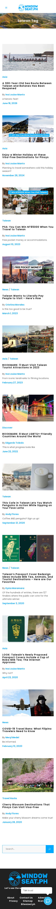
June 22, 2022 (10, 451)
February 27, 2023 (12, 382)
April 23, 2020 (10, 677)
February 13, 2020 (12, 746)
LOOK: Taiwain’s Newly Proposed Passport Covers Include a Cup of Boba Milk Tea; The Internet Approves (25, 658)
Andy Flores (12, 514)
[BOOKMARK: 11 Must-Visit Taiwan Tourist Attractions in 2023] (28, 351)
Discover (7, 427)
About (10, 897)
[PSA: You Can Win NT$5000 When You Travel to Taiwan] (28, 213)
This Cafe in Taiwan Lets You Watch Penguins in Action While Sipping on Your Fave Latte (27, 505)
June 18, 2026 (9, 103)
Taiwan (6, 220)
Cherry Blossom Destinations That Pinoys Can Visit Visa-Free (26, 806)
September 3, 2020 (13, 603)
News (5, 289)
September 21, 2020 (13, 522)
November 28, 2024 (13, 175)
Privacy (13, 900)
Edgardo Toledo (14, 442)
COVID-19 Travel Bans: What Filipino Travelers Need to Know (27, 730)
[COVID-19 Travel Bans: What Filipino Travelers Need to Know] (28, 715)
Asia (4, 76)
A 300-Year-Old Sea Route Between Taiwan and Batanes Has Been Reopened (27, 86)
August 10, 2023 (11, 244)
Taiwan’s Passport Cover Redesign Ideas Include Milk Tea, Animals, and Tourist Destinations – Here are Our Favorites (27, 578)
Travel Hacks (9, 798)
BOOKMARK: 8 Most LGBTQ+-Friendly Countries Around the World (27, 435)
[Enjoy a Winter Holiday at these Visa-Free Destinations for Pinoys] (28, 141)
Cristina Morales (14, 304)
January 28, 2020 (12, 822)
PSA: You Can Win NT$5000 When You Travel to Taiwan (28, 228)
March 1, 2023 (10, 313)
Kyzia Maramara (14, 588)
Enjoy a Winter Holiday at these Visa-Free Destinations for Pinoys (25, 156)
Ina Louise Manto (15, 94)
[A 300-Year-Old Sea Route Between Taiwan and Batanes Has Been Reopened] (28, 70)
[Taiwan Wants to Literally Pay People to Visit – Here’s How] (28, 282)
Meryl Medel (12, 737)
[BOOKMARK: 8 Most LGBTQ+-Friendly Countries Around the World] (28, 420)
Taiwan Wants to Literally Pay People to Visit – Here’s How (23, 297)
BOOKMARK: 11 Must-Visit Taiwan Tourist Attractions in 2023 (24, 366)
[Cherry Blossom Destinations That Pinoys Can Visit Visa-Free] (28, 791)
